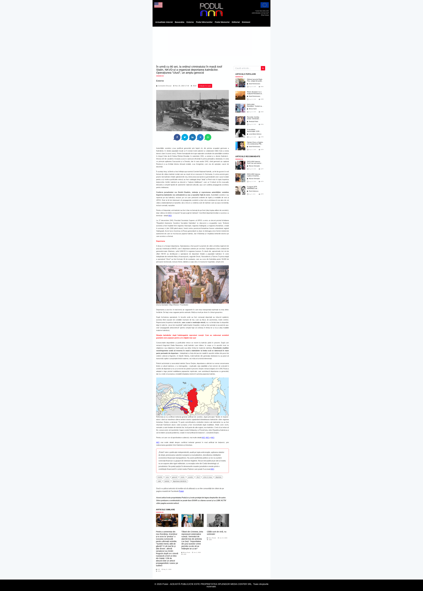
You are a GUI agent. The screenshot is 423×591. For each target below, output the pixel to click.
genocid (174, 477)
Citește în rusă (205, 86)
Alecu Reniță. (212, 538)
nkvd (198, 477)
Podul (181, 491)
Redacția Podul (253, 121)
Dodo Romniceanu (254, 84)
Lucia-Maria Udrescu (255, 134)
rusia (167, 477)
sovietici (190, 477)
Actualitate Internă (164, 22)
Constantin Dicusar (165, 86)
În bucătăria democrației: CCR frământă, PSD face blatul (254, 132)
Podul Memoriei (222, 22)
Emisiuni (246, 22)
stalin (159, 481)
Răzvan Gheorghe (254, 166)
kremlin (160, 477)
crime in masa (207, 477)
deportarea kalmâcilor (179, 481)
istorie (182, 477)
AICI (170, 215)
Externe (190, 22)
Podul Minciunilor (204, 22)
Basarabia (179, 22)
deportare (218, 477)
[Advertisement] (211, 45)
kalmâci (166, 481)
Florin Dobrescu (253, 191)
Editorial (236, 22)
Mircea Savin (186, 552)
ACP (158, 569)
